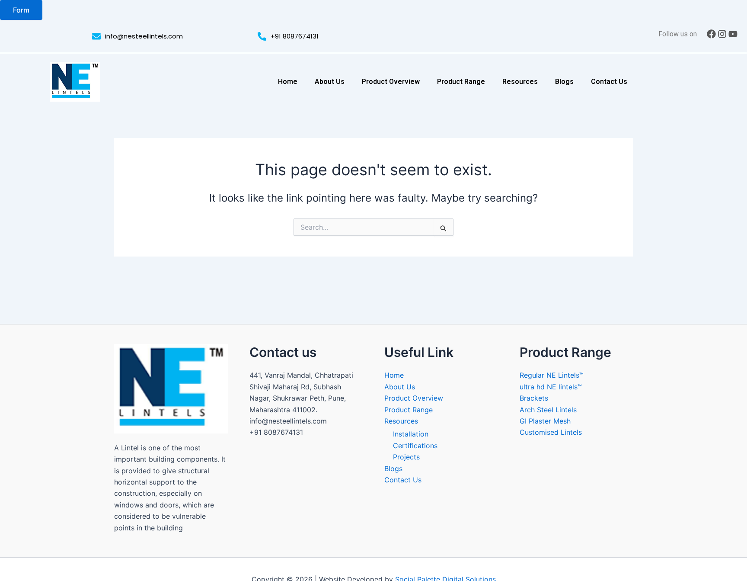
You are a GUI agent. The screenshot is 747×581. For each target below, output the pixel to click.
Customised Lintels (551, 432)
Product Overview (391, 81)
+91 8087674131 (295, 36)
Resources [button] (520, 81)
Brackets (534, 398)
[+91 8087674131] (262, 36)
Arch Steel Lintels (548, 409)
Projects (406, 457)
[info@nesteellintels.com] (96, 36)
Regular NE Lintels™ (552, 375)
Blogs (564, 81)
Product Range (461, 81)
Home (287, 81)
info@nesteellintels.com (144, 36)
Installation (410, 434)
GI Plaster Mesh (545, 421)
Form (21, 10)
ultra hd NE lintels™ (551, 386)
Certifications (415, 445)
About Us (330, 81)
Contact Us (609, 81)
